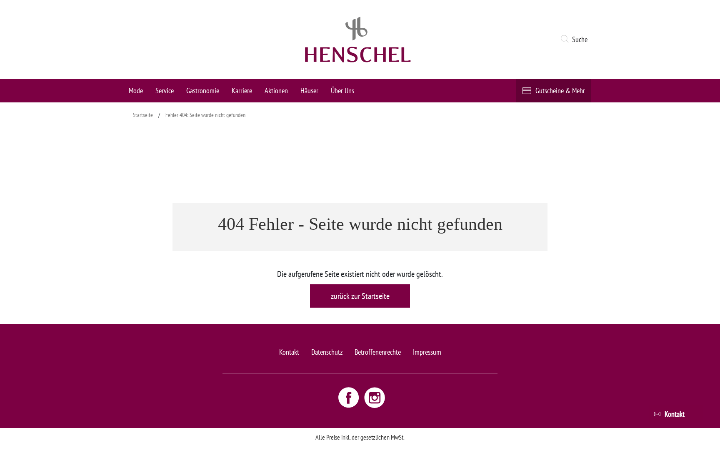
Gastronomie (202, 90)
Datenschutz (326, 352)
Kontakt (289, 352)
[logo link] (358, 39)
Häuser (309, 90)
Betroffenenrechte (378, 352)
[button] (575, 39)
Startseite (143, 115)
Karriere (242, 90)
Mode (136, 90)
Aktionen (276, 90)
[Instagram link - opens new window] (374, 397)
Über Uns (342, 90)
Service (164, 90)
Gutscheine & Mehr (560, 90)
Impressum (427, 352)
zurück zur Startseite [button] (360, 296)
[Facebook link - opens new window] (349, 397)
